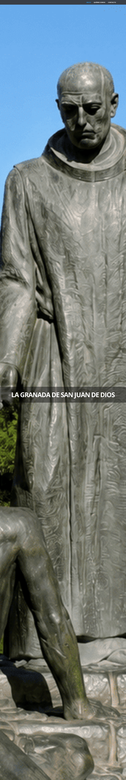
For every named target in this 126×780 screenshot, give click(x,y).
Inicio (88, 2)
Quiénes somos (99, 2)
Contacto (112, 2)
